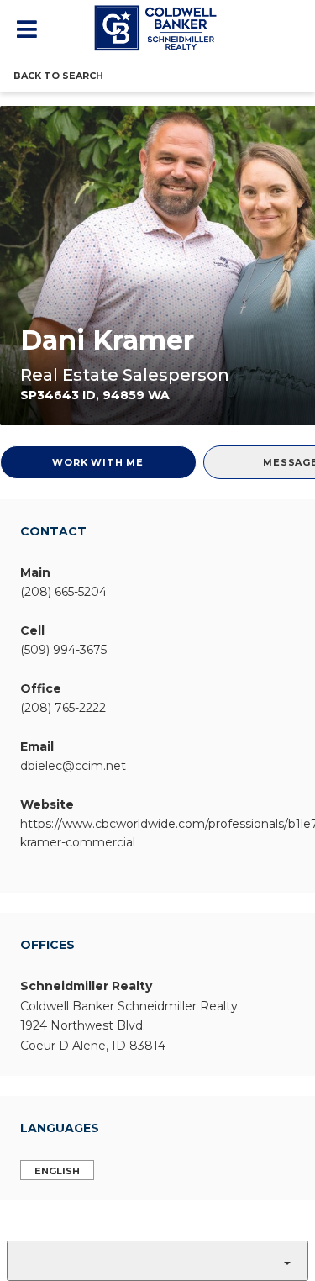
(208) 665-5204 (63, 591)
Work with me (98, 462)
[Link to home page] (157, 27)
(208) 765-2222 (63, 707)
